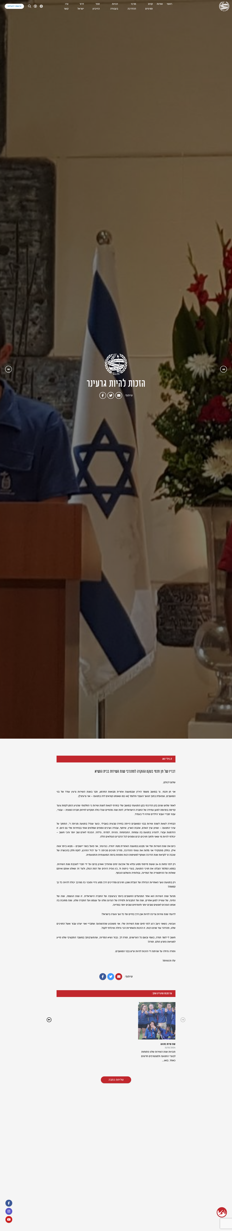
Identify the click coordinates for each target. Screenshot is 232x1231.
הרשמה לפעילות (14, 6)
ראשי (169, 4)
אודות (160, 4)
